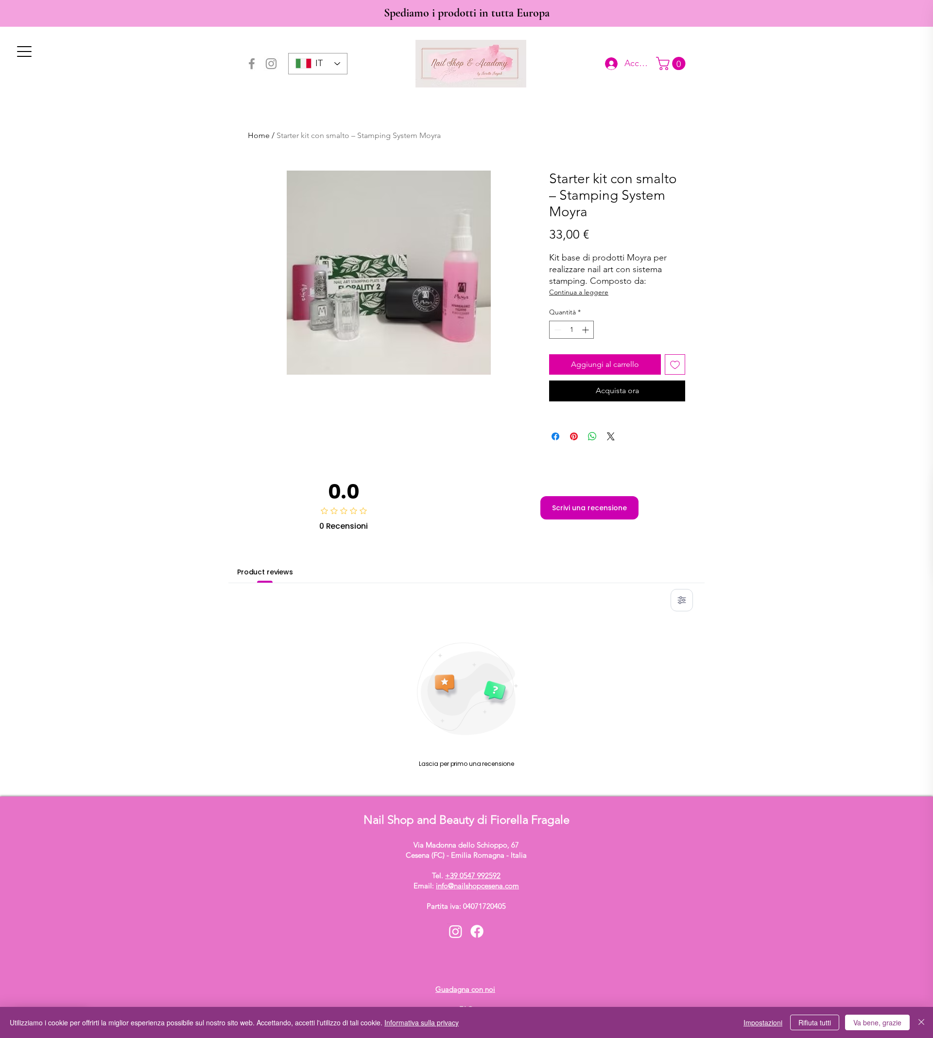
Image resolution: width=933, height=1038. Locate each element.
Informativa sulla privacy (421, 1022)
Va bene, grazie (877, 1022)
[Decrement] (557, 329)
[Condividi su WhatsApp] (592, 436)
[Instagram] (271, 63)
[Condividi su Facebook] (555, 436)
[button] (672, 63)
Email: (466, 885)
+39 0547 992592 (473, 875)
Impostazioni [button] (762, 1022)
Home (259, 135)
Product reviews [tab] (265, 572)
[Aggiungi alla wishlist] (675, 364)
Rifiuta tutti (814, 1022)
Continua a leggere (578, 292)
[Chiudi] (921, 1022)
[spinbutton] (571, 329)
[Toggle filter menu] (682, 600)
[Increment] (586, 329)
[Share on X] (611, 436)
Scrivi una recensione (589, 508)
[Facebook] (251, 63)
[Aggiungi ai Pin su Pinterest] (574, 436)
